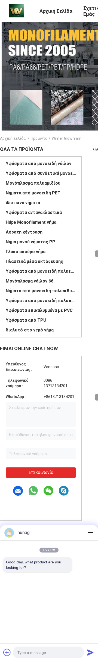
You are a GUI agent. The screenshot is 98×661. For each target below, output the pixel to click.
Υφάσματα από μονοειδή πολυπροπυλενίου (41, 300)
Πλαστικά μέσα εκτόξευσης (34, 261)
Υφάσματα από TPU (26, 320)
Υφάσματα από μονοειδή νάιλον (38, 163)
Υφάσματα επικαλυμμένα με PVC (39, 310)
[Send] (90, 652)
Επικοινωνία (41, 472)
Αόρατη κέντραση (24, 232)
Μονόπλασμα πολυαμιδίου (33, 183)
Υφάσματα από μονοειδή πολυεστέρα (41, 271)
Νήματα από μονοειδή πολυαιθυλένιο (41, 290)
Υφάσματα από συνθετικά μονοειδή (41, 173)
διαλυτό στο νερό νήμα (30, 330)
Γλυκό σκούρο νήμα (25, 251)
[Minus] (90, 532)
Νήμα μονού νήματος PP (30, 241)
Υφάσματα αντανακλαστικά (34, 212)
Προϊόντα (39, 138)
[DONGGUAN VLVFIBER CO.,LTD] (16, 10)
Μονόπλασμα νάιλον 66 (29, 281)
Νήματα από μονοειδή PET (33, 192)
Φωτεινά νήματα (23, 202)
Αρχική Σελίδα (13, 138)
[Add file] (7, 652)
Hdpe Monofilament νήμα (31, 222)
